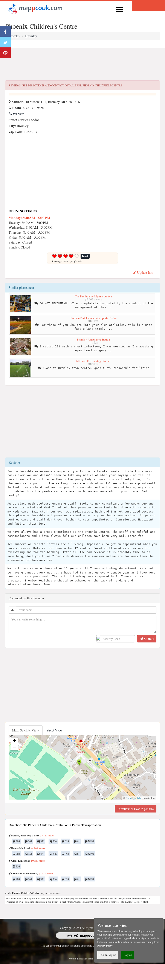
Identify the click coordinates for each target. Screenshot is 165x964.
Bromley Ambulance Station (93, 339)
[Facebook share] (5, 31)
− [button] (14, 747)
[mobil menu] (119, 9)
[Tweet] (5, 42)
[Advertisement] (82, 64)
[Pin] (5, 52)
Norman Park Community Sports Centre (93, 318)
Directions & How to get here (136, 809)
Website (18, 113)
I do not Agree (107, 955)
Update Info (144, 272)
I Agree (128, 955)
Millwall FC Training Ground (93, 361)
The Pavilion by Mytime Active (93, 296)
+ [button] (14, 740)
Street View (54, 730)
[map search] (35, 8)
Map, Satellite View (25, 730)
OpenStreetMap (134, 798)
